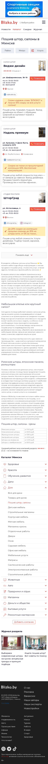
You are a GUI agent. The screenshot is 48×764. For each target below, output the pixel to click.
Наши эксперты (33, 704)
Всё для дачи (15, 493)
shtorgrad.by (12, 223)
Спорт (27, 733)
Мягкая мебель (16, 521)
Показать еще (22, 255)
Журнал (37, 29)
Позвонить (39, 78)
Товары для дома (17, 498)
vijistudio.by (11, 94)
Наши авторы (31, 700)
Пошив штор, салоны (19, 502)
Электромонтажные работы (23, 569)
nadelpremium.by (14, 160)
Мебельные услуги (18, 555)
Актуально (28, 716)
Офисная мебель (17, 550)
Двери (11, 536)
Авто (3, 723)
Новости (6, 29)
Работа (27, 726)
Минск (27, 719)
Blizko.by (5, 756)
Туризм (27, 723)
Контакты (5, 703)
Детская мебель (16, 507)
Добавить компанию (24, 622)
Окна (10, 541)
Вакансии (29, 696)
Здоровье (28, 737)
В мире (27, 730)
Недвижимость (8, 719)
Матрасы (13, 560)
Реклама (29, 692)
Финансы (5, 716)
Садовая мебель (17, 545)
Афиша (4, 730)
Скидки (27, 29)
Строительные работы (20, 574)
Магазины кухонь (17, 526)
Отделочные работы (19, 531)
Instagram (27, 223)
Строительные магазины (21, 512)
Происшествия (8, 726)
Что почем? (6, 740)
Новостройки (31, 708)
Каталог (17, 29)
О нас (27, 688)
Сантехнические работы (21, 565)
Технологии (6, 737)
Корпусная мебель (18, 517)
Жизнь (4, 733)
